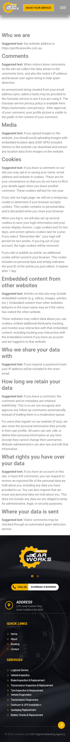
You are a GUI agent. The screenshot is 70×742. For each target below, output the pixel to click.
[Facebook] (32, 576)
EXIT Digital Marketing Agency (47, 734)
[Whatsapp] (38, 576)
